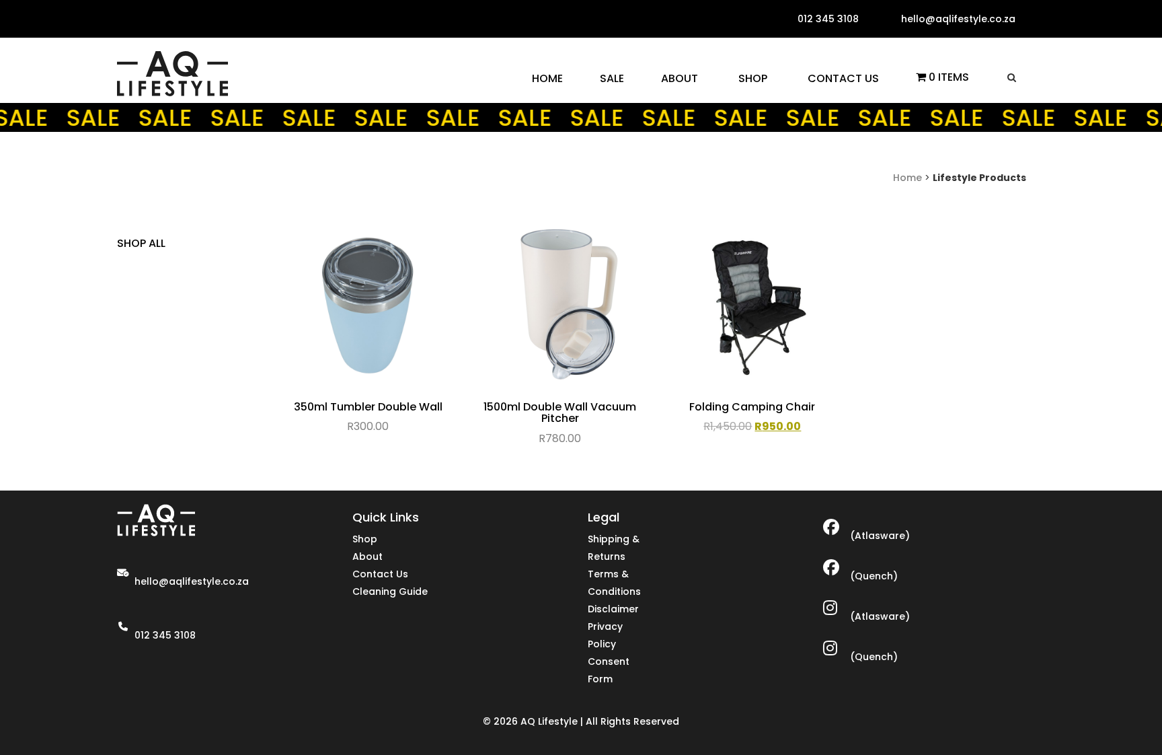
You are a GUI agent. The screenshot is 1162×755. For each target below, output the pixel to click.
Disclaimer (613, 609)
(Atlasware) (880, 535)
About (367, 556)
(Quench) (874, 576)
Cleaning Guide (390, 591)
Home (907, 177)
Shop (364, 539)
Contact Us (380, 574)
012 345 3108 (165, 635)
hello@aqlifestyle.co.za (191, 581)
